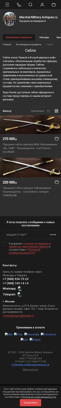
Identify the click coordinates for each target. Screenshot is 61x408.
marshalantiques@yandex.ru (18, 315)
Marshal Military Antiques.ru (38, 17)
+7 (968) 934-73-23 (15, 279)
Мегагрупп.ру (30, 369)
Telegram (9, 294)
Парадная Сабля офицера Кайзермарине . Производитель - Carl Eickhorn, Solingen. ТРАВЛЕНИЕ (27, 191)
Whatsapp (9, 288)
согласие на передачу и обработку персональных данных (30, 245)
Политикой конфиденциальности (24, 251)
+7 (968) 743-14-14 (15, 283)
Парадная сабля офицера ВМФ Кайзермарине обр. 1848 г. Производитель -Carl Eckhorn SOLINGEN (30, 148)
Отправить (52, 234)
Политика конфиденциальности (30, 364)
